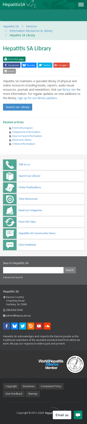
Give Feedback (13, 393)
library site (69, 89)
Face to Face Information (27, 136)
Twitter (47, 65)
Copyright (11, 386)
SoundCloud (47, 326)
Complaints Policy (51, 386)
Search (69, 270)
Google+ (63, 65)
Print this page (16, 59)
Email (11, 71)
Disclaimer (29, 386)
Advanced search (13, 277)
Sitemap (32, 393)
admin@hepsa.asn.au (18, 315)
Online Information (23, 144)
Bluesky (31, 65)
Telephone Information (26, 132)
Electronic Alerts (22, 140)
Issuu (30, 326)
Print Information (22, 128)
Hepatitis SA (11, 291)
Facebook (13, 65)
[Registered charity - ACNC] (73, 364)
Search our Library (18, 107)
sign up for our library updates (37, 98)
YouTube (38, 326)
